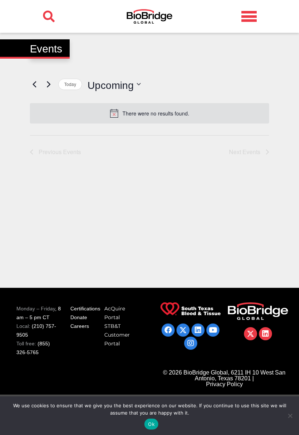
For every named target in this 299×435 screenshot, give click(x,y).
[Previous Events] (34, 84)
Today (70, 84)
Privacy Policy (224, 384)
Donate (78, 317)
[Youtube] (213, 330)
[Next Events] (48, 84)
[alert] (149, 113)
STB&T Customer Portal (117, 335)
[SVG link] (249, 16)
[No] (290, 415)
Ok (151, 424)
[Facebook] (168, 330)
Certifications (85, 308)
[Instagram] (190, 343)
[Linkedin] (198, 330)
